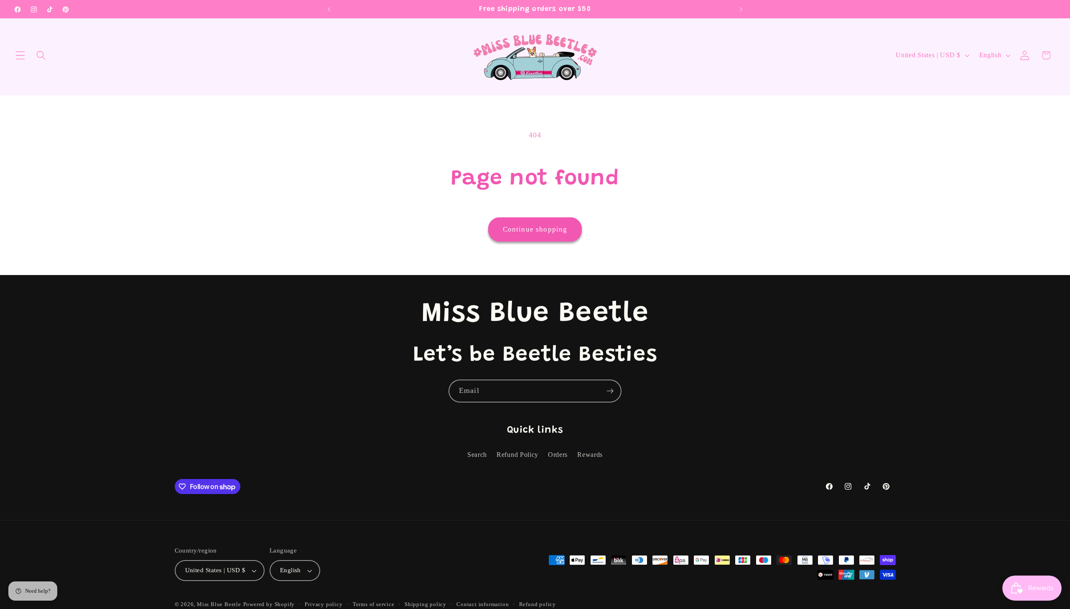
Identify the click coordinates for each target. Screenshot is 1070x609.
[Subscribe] (610, 391)
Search (477, 454)
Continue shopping (535, 229)
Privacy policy (323, 604)
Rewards (590, 454)
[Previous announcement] (329, 9)
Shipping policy (425, 604)
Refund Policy (517, 454)
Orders (558, 454)
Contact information (482, 604)
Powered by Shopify (269, 604)
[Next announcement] (741, 9)
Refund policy (537, 604)
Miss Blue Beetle (219, 604)
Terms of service (374, 604)
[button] (20, 55)
